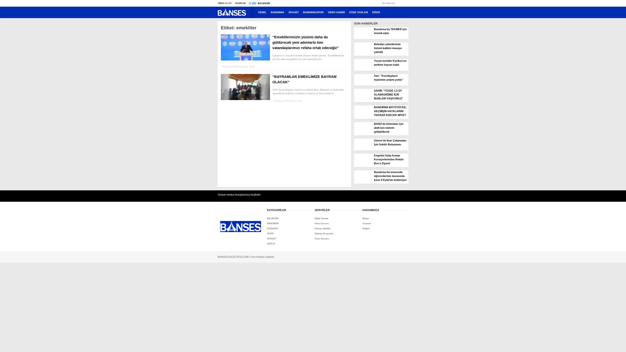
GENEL (593, 67)
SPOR (592, 106)
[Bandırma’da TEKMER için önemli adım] (363, 38)
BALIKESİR (595, 87)
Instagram (605, 199)
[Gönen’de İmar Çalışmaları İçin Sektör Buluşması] (363, 149)
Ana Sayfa (594, 18)
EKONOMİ (272, 228)
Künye (365, 218)
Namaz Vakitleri (597, 146)
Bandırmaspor (596, 80)
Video (592, 25)
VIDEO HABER (336, 12)
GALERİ (225, 3)
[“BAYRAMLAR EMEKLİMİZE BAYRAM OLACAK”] (245, 99)
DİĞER (376, 12)
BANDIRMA (595, 74)
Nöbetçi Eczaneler (601, 133)
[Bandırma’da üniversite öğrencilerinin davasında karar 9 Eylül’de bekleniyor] (363, 181)
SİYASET (594, 100)
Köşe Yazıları (596, 113)
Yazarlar (593, 31)
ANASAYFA (595, 60)
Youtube (606, 208)
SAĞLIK (271, 243)
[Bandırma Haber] (232, 15)
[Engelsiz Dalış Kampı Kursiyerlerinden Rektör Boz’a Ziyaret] (363, 164)
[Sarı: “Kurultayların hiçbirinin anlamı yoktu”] (363, 84)
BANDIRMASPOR (313, 12)
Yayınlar (593, 45)
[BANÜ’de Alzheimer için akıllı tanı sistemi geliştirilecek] (363, 133)
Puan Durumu (596, 153)
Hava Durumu (596, 139)
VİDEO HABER (597, 93)
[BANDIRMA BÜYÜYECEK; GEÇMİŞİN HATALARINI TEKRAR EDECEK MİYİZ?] (363, 116)
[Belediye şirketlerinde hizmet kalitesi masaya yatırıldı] (363, 53)
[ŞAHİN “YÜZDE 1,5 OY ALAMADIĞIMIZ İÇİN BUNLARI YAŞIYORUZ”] (363, 99)
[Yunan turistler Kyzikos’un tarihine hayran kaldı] (363, 69)
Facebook (605, 185)
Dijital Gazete (321, 218)
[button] (252, 12)
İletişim (592, 119)
